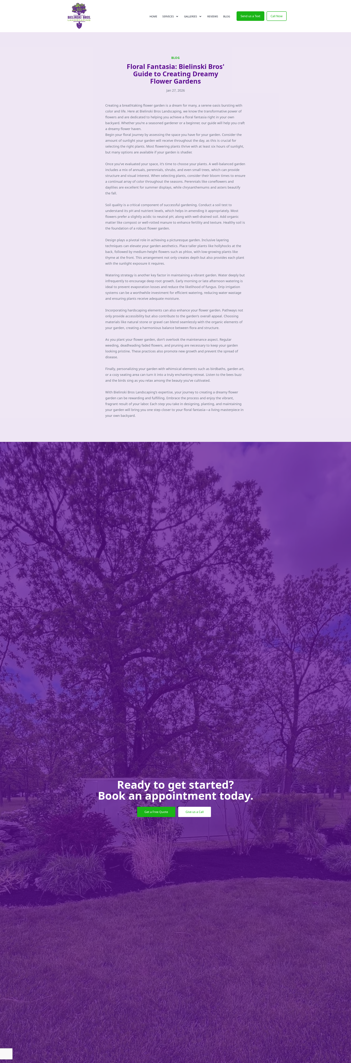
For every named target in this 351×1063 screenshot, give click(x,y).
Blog (226, 16)
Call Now (277, 16)
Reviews (212, 16)
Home (153, 16)
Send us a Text (250, 16)
